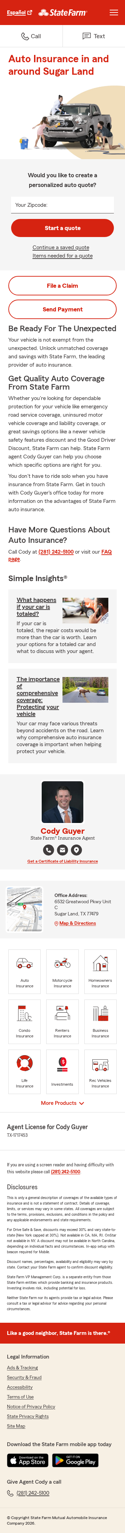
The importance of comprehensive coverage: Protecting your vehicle (38, 696)
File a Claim (62, 286)
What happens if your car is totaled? (36, 607)
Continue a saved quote (61, 247)
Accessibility (20, 1387)
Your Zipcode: (31, 205)
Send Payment (63, 309)
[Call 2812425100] (48, 850)
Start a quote (63, 228)
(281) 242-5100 (56, 552)
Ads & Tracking (22, 1367)
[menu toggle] (114, 12)
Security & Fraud (24, 1377)
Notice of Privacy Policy (31, 1406)
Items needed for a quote (63, 256)
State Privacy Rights (28, 1416)
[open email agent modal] (62, 851)
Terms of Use (20, 1397)
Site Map (16, 1426)
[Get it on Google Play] (75, 1460)
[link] (63, 12)
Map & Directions (77, 923)
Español (16, 12)
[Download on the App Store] (28, 1460)
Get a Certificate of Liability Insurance (62, 861)
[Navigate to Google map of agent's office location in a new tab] (76, 850)
